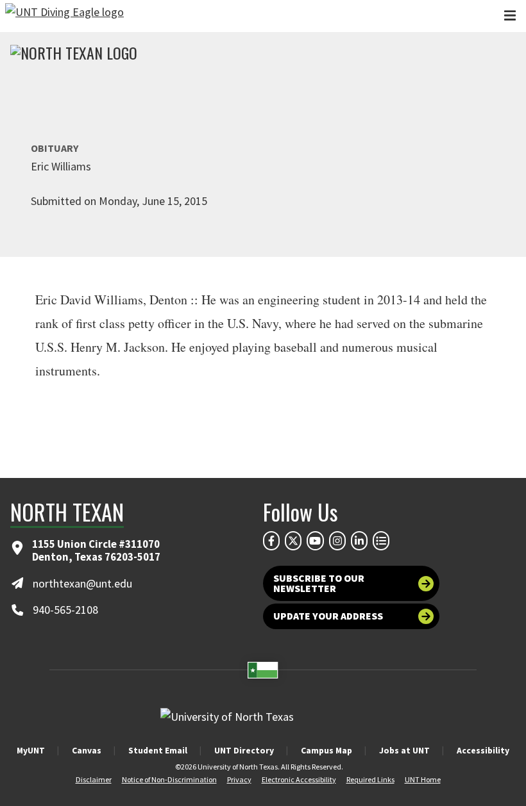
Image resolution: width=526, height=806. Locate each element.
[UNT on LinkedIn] (359, 540)
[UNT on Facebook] (271, 540)
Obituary (54, 148)
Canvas (86, 750)
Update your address (328, 616)
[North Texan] (73, 54)
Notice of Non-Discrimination (169, 779)
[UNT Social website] (381, 540)
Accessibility (483, 750)
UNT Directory (244, 750)
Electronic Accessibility (299, 779)
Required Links (370, 779)
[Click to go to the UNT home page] (64, 16)
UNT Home (423, 779)
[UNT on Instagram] (337, 540)
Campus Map (326, 750)
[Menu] (510, 16)
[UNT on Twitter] (293, 540)
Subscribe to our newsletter (318, 583)
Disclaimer (94, 779)
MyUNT (31, 750)
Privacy (239, 779)
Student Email (157, 750)
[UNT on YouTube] (315, 540)
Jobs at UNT (404, 750)
